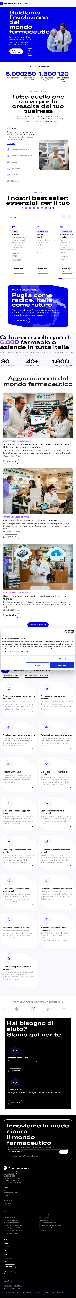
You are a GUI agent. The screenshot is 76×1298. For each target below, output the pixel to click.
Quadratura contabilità (11, 1233)
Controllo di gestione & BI (12, 1228)
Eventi (5, 1254)
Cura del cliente (43, 1220)
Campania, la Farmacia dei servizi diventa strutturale (30, 520)
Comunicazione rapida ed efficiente (50, 1225)
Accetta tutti (62, 665)
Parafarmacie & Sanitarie (11, 1193)
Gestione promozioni (45, 1228)
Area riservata (9, 1272)
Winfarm (6, 1239)
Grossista (7, 1206)
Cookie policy (18, 1285)
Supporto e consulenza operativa (14, 1225)
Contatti (6, 1243)
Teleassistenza (15, 1102)
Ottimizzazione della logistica (13, 1230)
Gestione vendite (44, 1217)
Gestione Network (9, 1217)
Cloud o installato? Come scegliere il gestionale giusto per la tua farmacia (35, 597)
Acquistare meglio (44, 1215)
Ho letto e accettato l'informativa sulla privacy (24, 1156)
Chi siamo (7, 1247)
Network (6, 1195)
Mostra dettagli (64, 659)
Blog (5, 1250)
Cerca (5, 1262)
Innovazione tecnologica (11, 1223)
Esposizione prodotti (45, 1230)
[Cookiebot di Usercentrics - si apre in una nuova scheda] (65, 631)
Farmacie (6, 1190)
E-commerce (8, 1200)
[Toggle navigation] (26, 3)
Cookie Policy (23, 651)
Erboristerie (7, 1203)
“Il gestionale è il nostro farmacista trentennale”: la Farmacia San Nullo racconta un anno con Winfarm (36, 446)
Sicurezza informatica (10, 1220)
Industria (6, 1198)
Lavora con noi (8, 1258)
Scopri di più (11, 143)
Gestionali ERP (8, 1215)
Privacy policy (8, 1285)
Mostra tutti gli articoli (38, 625)
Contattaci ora (15, 1071)
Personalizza (36, 665)
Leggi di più (10, 461)
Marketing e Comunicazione (47, 1223)
